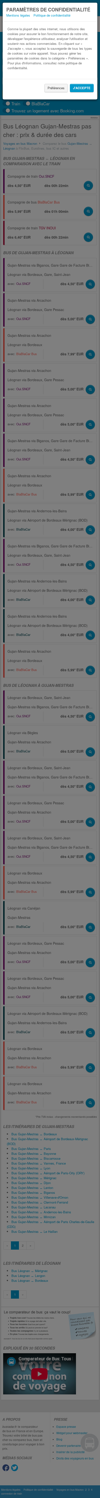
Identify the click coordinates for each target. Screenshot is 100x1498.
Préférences (56, 88)
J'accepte (82, 88)
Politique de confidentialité (51, 15)
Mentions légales (18, 15)
